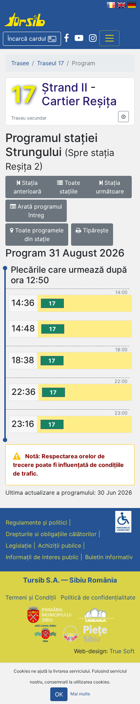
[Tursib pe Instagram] (92, 38)
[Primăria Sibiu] (48, 614)
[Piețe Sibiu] (84, 632)
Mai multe (80, 693)
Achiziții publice (59, 545)
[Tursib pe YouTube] (79, 38)
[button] (32, 39)
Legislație (19, 545)
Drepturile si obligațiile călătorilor (51, 534)
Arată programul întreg (39, 211)
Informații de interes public (42, 557)
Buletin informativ (109, 557)
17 (23, 94)
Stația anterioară (27, 187)
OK (59, 694)
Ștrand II (66, 87)
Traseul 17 (50, 63)
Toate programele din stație (38, 234)
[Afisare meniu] (109, 38)
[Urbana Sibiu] (96, 614)
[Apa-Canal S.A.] (45, 632)
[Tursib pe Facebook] (66, 38)
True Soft (122, 651)
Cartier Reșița (79, 101)
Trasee (20, 63)
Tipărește (94, 230)
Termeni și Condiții (30, 597)
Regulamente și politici (36, 522)
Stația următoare (110, 187)
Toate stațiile (70, 187)
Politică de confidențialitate (98, 597)
